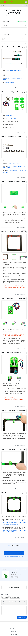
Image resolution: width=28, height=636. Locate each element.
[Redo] (3, 604)
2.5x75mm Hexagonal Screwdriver (14, 75)
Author (4, 569)
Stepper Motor (9, 115)
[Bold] (3, 601)
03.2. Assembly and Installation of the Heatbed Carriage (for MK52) (14, 530)
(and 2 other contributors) (19, 16)
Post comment (21, 617)
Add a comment (21, 88)
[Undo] (24, 601)
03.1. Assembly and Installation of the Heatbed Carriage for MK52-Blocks (14, 522)
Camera (6, 597)
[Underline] (15, 601)
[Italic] (6, 601)
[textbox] (14, 610)
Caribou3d (10, 16)
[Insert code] (9, 601)
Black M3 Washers (12, 160)
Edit (25, 47)
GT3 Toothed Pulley (10, 118)
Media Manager (15, 597)
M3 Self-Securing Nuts (13, 163)
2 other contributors (21, 569)
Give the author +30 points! (15, 553)
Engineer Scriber (9, 82)
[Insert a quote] (19, 601)
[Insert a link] (12, 601)
